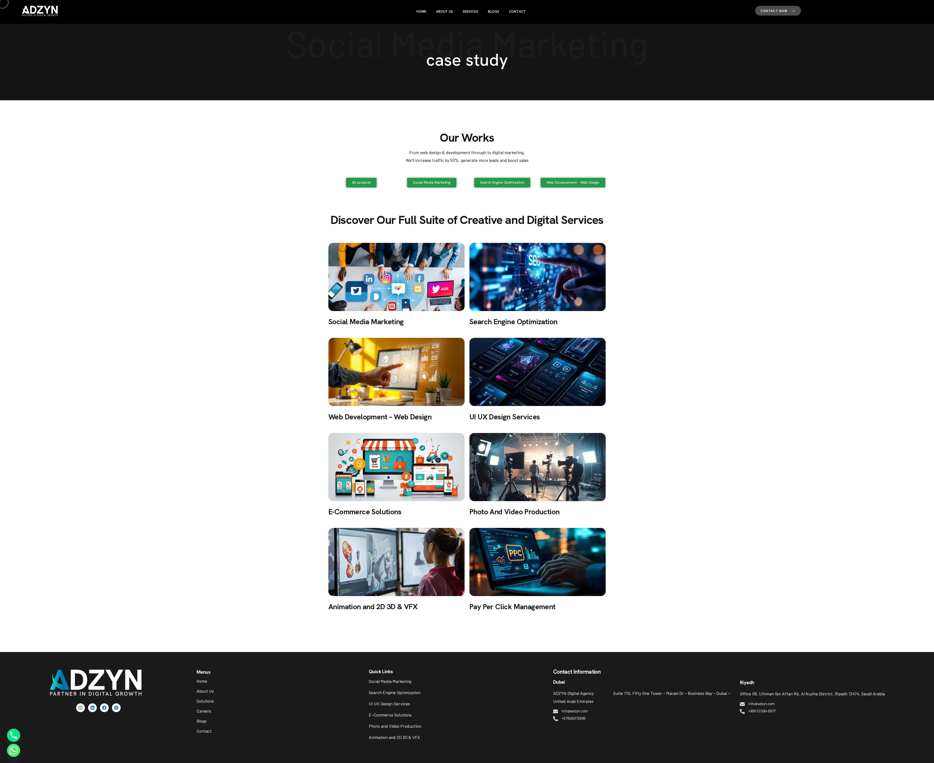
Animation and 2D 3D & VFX (394, 737)
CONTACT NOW (774, 11)
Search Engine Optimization (395, 692)
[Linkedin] (92, 707)
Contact (204, 731)
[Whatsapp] (13, 750)
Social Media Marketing (390, 681)
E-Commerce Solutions (390, 714)
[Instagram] (80, 707)
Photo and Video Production (395, 726)
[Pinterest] (116, 707)
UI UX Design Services (389, 703)
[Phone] (13, 735)
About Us (205, 691)
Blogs (202, 721)
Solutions (205, 701)
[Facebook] (104, 707)
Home (202, 681)
